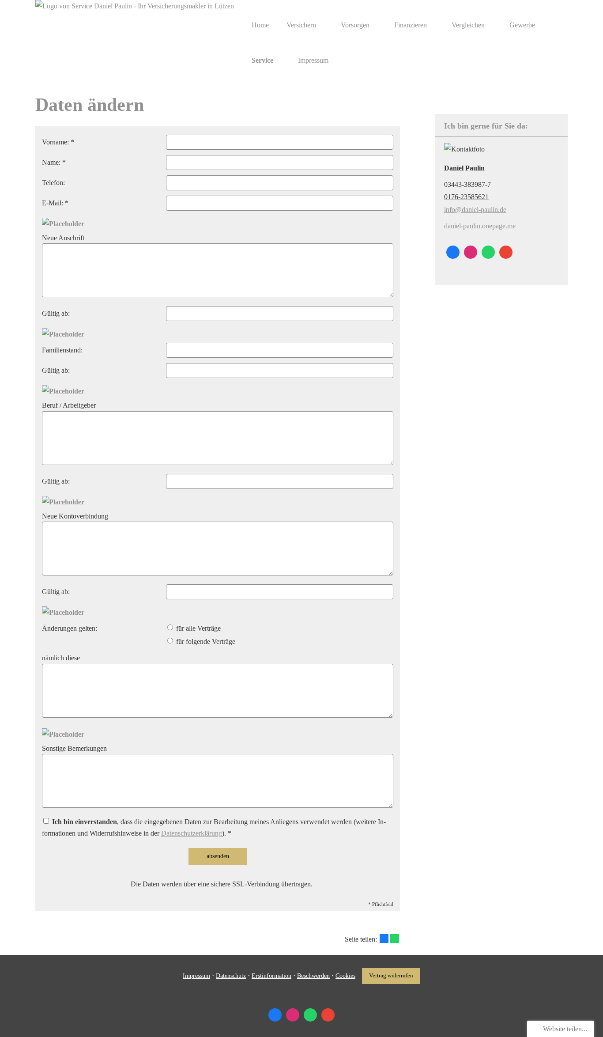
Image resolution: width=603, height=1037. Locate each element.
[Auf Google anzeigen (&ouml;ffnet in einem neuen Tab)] (506, 252)
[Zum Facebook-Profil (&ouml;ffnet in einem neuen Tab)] (453, 252)
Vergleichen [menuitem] (468, 25)
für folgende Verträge (204, 641)
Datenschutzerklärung (191, 833)
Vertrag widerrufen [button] (391, 976)
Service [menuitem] (262, 60)
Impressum (196, 976)
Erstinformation (271, 976)
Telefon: (53, 182)
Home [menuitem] (260, 25)
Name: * (54, 162)
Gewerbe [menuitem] (522, 25)
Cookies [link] (345, 976)
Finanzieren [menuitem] (410, 25)
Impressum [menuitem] (313, 60)
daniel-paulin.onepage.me (480, 226)
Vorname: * (58, 142)
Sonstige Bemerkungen (74, 748)
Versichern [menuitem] (301, 25)
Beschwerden (313, 976)
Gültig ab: (56, 313)
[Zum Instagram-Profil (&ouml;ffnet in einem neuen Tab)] (470, 252)
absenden (218, 856)
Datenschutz (231, 976)
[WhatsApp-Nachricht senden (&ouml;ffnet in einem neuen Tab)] (488, 252)
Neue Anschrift (63, 238)
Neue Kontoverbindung (75, 516)
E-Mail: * (55, 203)
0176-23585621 (466, 197)
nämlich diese (61, 658)
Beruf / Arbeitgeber (69, 405)
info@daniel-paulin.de (475, 209)
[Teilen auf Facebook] (384, 938)
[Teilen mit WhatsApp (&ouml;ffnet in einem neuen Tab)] (394, 938)
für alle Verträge (197, 628)
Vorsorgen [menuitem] (355, 25)
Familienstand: (62, 350)
